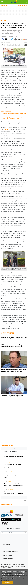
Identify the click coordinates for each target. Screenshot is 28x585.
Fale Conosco (7, 555)
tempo (7, 129)
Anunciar (6, 548)
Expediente (6, 544)
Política (3, 20)
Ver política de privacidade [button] (9, 578)
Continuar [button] (7, 582)
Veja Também (8, 333)
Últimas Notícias (7, 446)
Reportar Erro (8, 558)
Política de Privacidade (10, 551)
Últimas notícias (22, 5)
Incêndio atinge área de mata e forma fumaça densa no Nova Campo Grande (12, 466)
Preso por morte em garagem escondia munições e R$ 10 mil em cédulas (13, 493)
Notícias (24, 500)
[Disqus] (14, 421)
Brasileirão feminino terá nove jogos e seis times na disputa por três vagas (14, 476)
